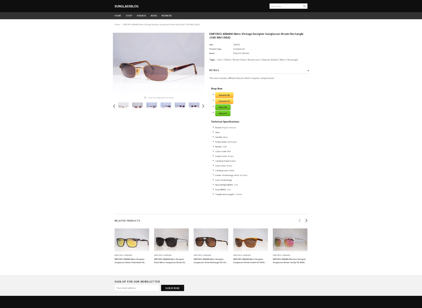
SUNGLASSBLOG (127, 6)
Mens (283, 59)
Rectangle (292, 59)
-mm (219, 59)
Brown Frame (239, 59)
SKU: (211, 44)
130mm (227, 59)
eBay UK (223, 107)
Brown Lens (254, 59)
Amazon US (224, 101)
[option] (158, 63)
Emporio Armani (270, 59)
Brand (212, 53)
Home (117, 24)
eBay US (223, 113)
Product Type (215, 49)
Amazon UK (224, 95)
